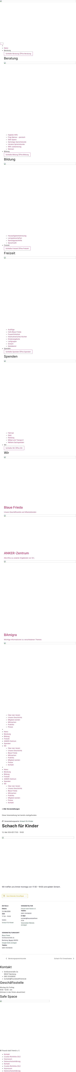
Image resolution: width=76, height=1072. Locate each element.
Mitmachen (12, 755)
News (6, 732)
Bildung (7, 736)
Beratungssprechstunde (17, 958)
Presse (10, 762)
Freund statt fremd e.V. (28, 908)
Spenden (7, 743)
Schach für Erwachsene (63, 958)
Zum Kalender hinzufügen (15, 896)
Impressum (8, 1059)
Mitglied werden (14, 760)
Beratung (7, 734)
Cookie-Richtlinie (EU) (12, 1057)
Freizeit (7, 739)
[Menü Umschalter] (1, 43)
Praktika (11, 758)
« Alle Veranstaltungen (11, 809)
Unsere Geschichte (15, 751)
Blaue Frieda (12, 753)
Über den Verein (14, 748)
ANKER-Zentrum (10, 741)
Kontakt (11, 765)
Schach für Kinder (8, 922)
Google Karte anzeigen (9, 943)
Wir (5, 746)
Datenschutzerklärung (12, 1061)
